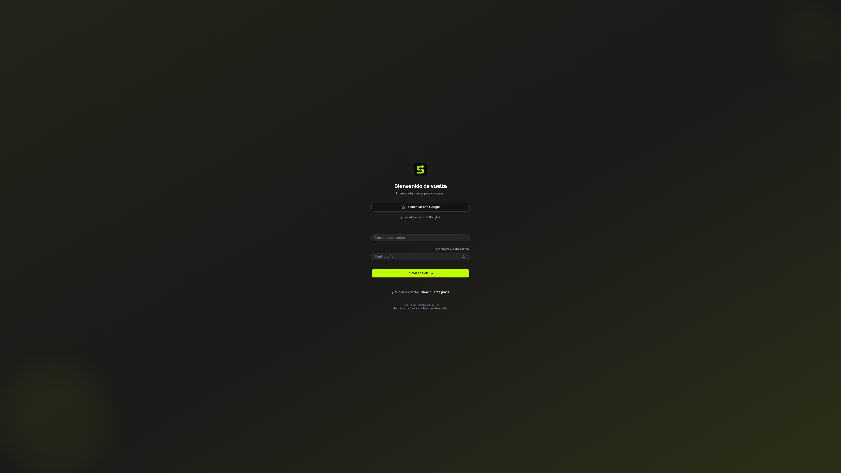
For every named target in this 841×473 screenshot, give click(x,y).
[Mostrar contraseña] (463, 249)
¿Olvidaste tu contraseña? (452, 242)
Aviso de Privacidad (434, 315)
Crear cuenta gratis (434, 299)
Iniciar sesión (418, 280)
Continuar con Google (424, 200)
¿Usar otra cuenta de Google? (420, 210)
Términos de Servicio (407, 315)
